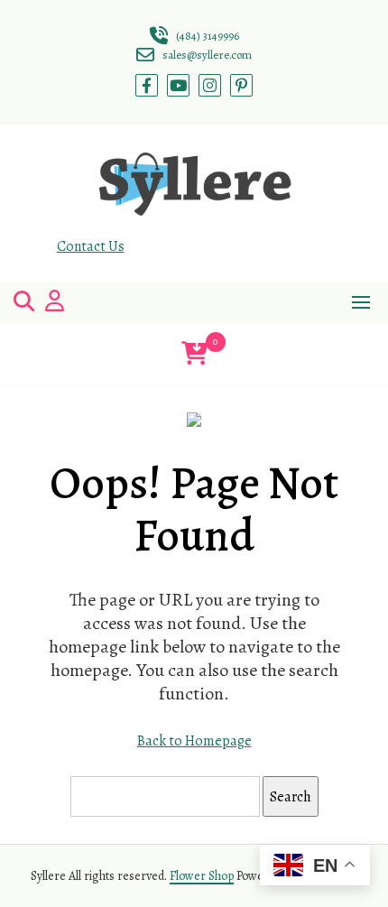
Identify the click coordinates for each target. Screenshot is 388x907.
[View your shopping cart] (194, 353)
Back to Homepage (194, 741)
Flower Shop (202, 875)
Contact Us (91, 246)
